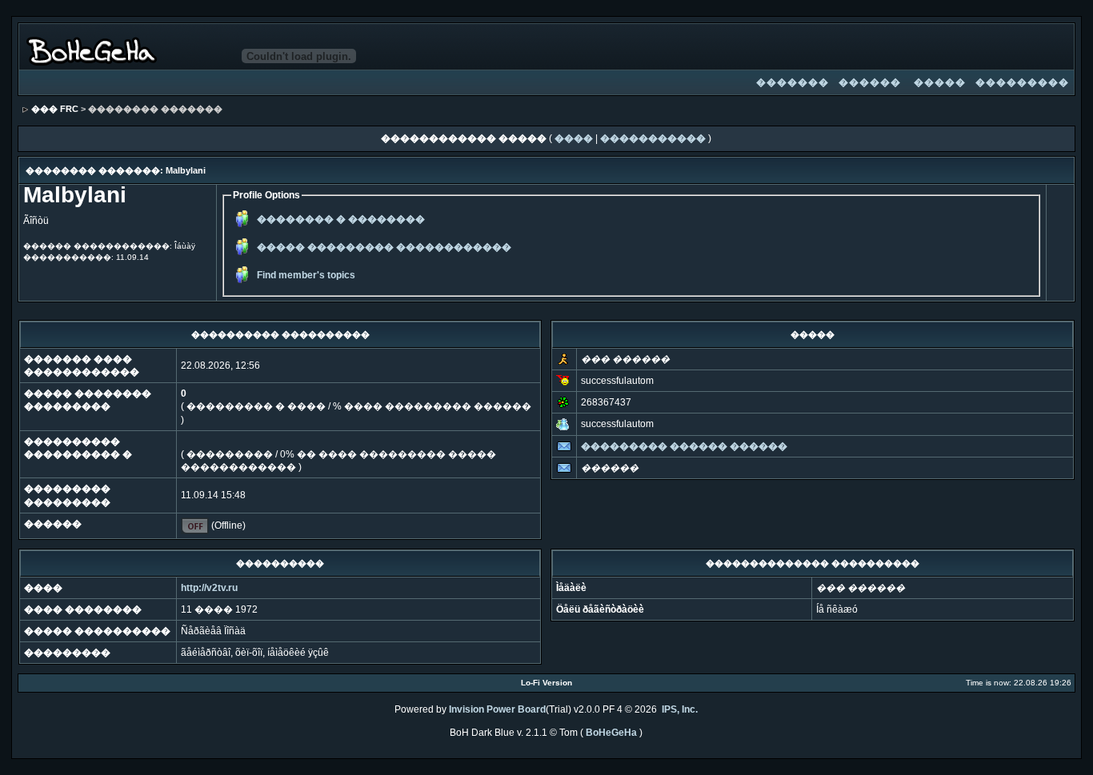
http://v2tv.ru (209, 587)
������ (870, 82)
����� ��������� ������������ (384, 247)
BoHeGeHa (611, 732)
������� (792, 82)
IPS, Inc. (680, 709)
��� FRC (54, 109)
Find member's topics (306, 275)
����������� (653, 138)
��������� (1022, 82)
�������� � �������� (341, 219)
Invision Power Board (497, 709)
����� (940, 82)
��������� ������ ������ (684, 446)
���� (574, 138)
